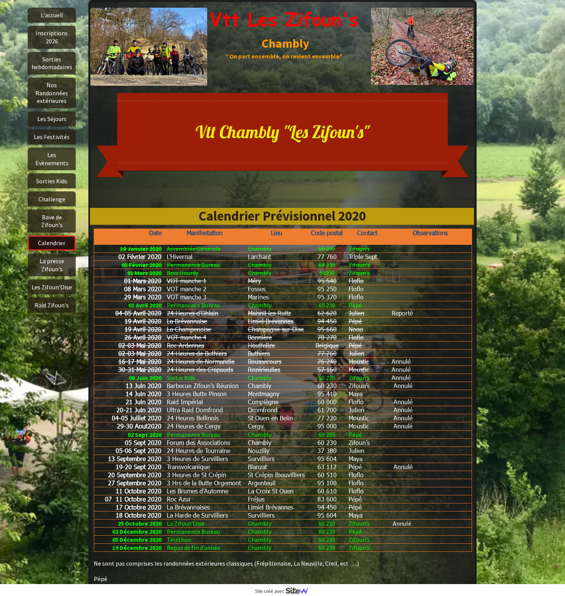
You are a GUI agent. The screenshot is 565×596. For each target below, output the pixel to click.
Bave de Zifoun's (52, 221)
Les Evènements (51, 158)
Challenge (51, 199)
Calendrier (51, 243)
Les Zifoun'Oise (52, 287)
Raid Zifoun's (52, 305)
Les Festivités (52, 137)
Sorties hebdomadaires (52, 63)
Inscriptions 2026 (52, 37)
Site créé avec (270, 591)
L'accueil (52, 15)
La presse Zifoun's (52, 264)
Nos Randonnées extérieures (51, 93)
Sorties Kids (51, 181)
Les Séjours (51, 119)
